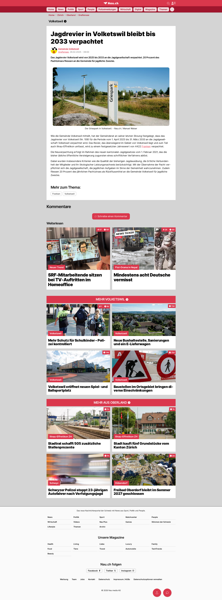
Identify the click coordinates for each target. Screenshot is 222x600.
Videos (76, 522)
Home (51, 15)
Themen (77, 527)
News (50, 517)
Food (50, 549)
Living (76, 544)
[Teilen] (157, 593)
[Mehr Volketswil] (111, 299)
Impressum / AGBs (122, 579)
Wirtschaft (52, 522)
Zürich (60, 15)
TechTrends (157, 549)
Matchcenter (131, 517)
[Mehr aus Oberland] (111, 402)
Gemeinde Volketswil (68, 49)
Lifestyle (51, 527)
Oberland (71, 15)
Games (129, 522)
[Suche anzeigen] (168, 3)
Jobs (82, 579)
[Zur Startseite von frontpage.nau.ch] (111, 3)
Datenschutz (104, 579)
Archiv (102, 527)
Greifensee (83, 15)
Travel (102, 549)
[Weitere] (172, 9)
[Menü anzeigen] (173, 3)
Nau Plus (103, 522)
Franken (146, 146)
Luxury (129, 544)
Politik (76, 517)
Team (74, 579)
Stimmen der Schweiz (161, 522)
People (155, 517)
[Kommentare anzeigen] (167, 593)
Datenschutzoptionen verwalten (148, 579)
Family (154, 544)
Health (50, 544)
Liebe (102, 544)
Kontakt (91, 579)
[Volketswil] (111, 21)
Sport (102, 517)
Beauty (51, 553)
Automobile (131, 549)
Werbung (64, 579)
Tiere (75, 549)
